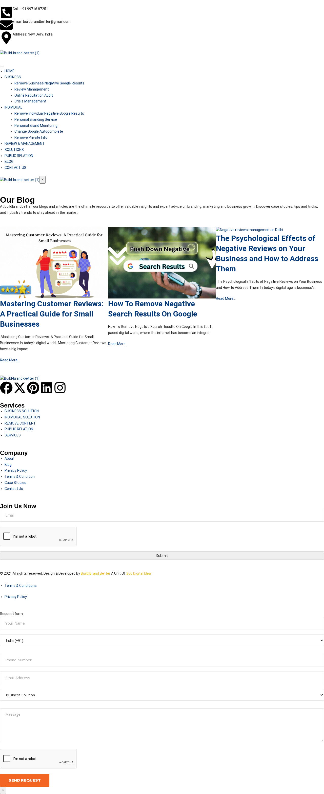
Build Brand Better (95, 573)
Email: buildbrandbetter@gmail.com (42, 22)
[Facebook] (6, 387)
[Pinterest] (33, 387)
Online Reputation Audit (33, 95)
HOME (9, 71)
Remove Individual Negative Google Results (49, 113)
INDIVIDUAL (13, 107)
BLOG (9, 162)
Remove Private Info (30, 137)
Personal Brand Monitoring (35, 125)
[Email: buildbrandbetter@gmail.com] (6, 25)
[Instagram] (60, 387)
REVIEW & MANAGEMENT (25, 144)
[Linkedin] (46, 387)
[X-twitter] (19, 387)
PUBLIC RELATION (19, 156)
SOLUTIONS (14, 150)
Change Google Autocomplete (38, 131)
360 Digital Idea (138, 573)
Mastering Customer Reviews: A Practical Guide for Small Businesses (52, 313)
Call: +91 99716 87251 (30, 9)
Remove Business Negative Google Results (49, 83)
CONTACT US (15, 168)
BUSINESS (13, 77)
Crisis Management (30, 101)
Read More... (10, 360)
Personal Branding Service (35, 119)
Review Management (31, 89)
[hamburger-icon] (2, 66)
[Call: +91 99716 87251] (6, 12)
